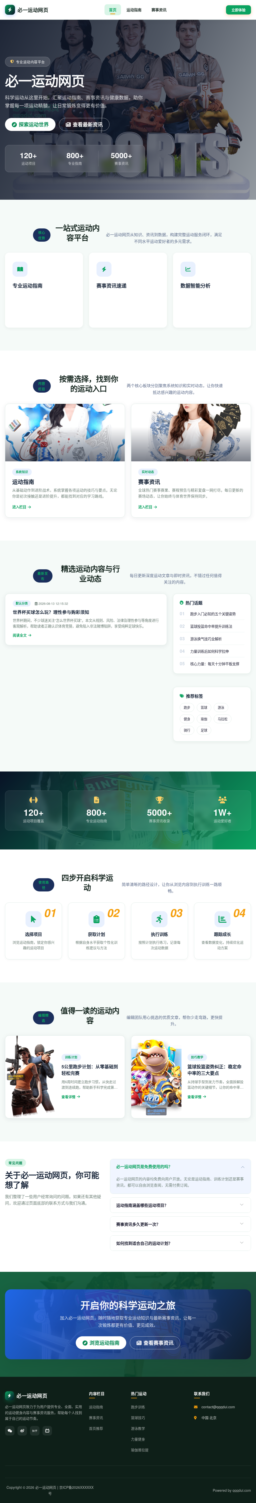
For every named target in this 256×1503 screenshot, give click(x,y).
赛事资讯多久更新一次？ (138, 1224)
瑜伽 (204, 719)
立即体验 (239, 9)
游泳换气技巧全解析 (206, 638)
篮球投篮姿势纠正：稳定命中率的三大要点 (215, 1069)
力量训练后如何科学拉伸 (209, 651)
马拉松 (223, 719)
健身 (187, 719)
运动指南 (134, 9)
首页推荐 (96, 1428)
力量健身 (138, 1439)
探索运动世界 (34, 124)
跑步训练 (138, 1406)
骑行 (187, 730)
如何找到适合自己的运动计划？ (144, 1243)
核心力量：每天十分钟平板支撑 (214, 663)
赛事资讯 (159, 9)
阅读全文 (20, 635)
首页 (112, 9)
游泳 (221, 707)
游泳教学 (138, 1428)
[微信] (9, 1431)
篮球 (204, 707)
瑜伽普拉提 (139, 1449)
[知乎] (35, 1431)
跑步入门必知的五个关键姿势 (213, 613)
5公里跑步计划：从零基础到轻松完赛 (90, 1069)
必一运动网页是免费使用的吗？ (144, 1166)
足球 (204, 730)
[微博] (22, 1431)
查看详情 (69, 1096)
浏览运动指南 (105, 1342)
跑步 (187, 707)
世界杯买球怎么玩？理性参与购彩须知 (51, 612)
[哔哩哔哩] (47, 1431)
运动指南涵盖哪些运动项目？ (142, 1205)
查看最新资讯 (88, 124)
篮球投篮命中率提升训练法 (211, 626)
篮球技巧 (138, 1417)
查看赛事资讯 (159, 1342)
